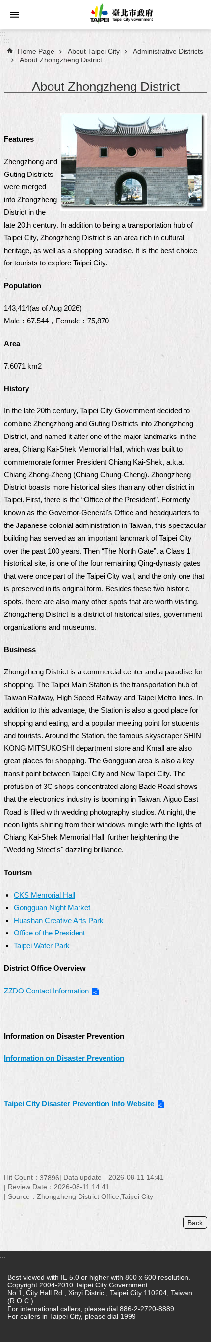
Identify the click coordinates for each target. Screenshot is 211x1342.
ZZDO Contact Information (46, 991)
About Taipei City (94, 51)
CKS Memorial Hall (44, 895)
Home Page (36, 51)
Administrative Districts (168, 51)
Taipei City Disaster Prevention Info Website (79, 1103)
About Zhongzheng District (61, 60)
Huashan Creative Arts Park (59, 920)
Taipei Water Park (42, 945)
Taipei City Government (120, 14)
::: (3, 33)
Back (195, 1222)
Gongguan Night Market (52, 908)
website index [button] (14, 14)
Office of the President (49, 933)
